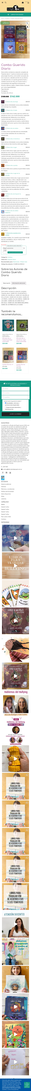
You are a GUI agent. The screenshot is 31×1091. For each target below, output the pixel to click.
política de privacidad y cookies (11, 1086)
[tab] (6, 283)
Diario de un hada (12, 110)
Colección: (4, 259)
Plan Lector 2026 (6, 516)
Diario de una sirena (12, 128)
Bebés (3, 504)
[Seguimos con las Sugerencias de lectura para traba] (15, 869)
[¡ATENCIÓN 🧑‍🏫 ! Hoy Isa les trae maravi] (15, 924)
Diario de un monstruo (13, 138)
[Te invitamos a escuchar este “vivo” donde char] (15, 703)
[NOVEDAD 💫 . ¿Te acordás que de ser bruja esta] (15, 676)
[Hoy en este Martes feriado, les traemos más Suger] (15, 813)
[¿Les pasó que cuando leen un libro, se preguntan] (15, 538)
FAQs (2, 496)
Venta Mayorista (6, 494)
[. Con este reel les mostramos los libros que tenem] (15, 565)
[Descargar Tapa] (27, 26)
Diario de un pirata (12, 165)
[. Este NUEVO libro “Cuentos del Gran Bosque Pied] (15, 1034)
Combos (7, 18)
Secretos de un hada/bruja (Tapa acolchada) (7, 340)
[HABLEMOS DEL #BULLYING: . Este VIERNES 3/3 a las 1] (15, 731)
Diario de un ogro (12, 147)
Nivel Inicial (16, 261)
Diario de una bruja (12, 101)
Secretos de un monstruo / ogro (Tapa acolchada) (21, 340)
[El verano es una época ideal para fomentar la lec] (15, 1006)
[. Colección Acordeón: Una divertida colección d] (15, 593)
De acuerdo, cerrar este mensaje (26, 1085)
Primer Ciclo (23, 261)
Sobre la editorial (6, 484)
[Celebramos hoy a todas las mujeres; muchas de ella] (15, 648)
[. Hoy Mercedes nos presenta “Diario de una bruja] (15, 620)
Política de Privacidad (7, 491)
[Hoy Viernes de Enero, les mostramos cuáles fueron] (15, 979)
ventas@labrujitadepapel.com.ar (12, 469)
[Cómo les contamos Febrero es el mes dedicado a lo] (15, 896)
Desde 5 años (5, 509)
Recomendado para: (7, 261)
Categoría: (4, 257)
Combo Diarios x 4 (7, 364)
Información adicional (18, 283)
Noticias (3, 486)
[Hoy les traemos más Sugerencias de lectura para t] (15, 841)
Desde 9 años (5, 514)
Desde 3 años (5, 507)
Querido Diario (11, 259)
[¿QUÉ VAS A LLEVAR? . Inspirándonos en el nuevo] (15, 758)
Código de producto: (7, 264)
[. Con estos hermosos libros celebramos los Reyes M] (15, 1062)
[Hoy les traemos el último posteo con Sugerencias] (15, 786)
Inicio (2, 18)
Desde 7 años (5, 511)
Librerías (3, 498)
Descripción (6, 283)
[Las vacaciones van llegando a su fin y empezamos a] (15, 951)
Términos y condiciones (7, 489)
